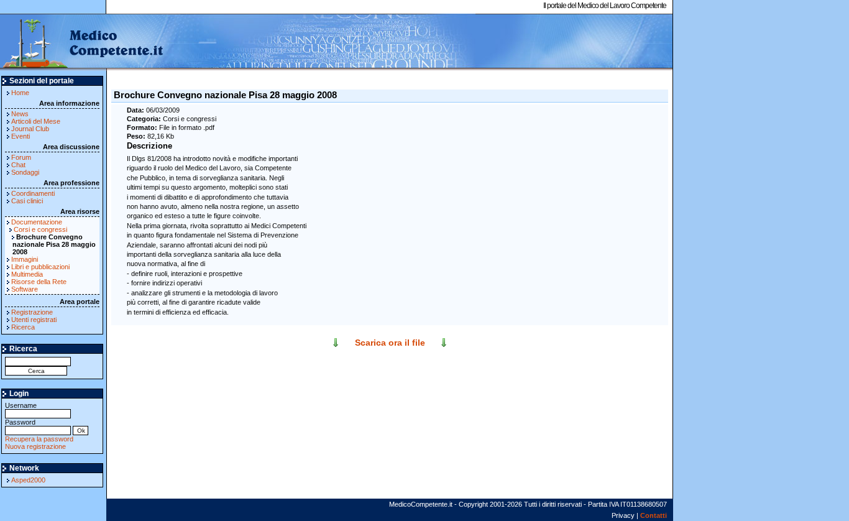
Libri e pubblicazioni (40, 266)
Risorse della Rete (39, 281)
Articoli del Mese (35, 121)
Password (20, 422)
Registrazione (32, 312)
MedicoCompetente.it (82, 42)
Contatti (653, 515)
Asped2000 (28, 480)
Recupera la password (39, 439)
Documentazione (36, 222)
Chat (18, 164)
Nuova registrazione (35, 446)
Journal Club (30, 128)
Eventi (20, 136)
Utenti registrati (34, 319)
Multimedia (27, 274)
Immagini (24, 259)
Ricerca (23, 327)
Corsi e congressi (40, 229)
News (20, 114)
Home (20, 92)
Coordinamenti (33, 193)
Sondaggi (25, 172)
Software (24, 289)
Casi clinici (27, 201)
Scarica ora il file (390, 343)
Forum (21, 157)
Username (21, 405)
